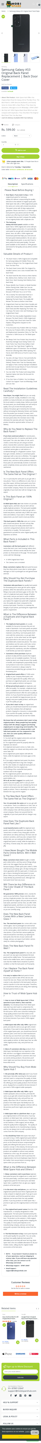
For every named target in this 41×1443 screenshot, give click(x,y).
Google (23, 1314)
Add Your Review (6, 84)
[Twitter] (16, 1396)
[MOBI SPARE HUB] (13, 4)
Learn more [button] (29, 1431)
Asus (3, 1314)
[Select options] (18, 1342)
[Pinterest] (25, 1396)
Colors (3, 136)
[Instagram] (20, 1396)
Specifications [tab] (27, 184)
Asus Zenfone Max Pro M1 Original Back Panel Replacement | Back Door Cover (10, 1318)
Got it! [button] (20, 1437)
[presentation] (37, 1308)
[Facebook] (11, 1396)
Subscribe (20, 1377)
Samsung (4, 67)
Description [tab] (13, 184)
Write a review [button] (20, 1294)
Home (3, 11)
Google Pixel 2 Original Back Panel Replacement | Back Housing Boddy (29, 1318)
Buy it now (20, 157)
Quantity (4, 142)
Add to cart (22, 150)
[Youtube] (30, 1396)
